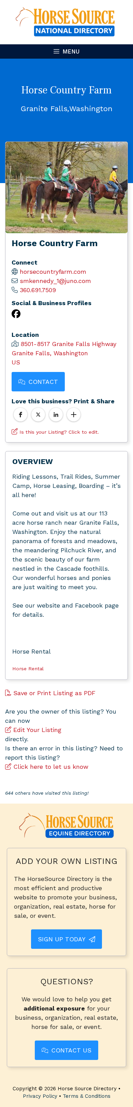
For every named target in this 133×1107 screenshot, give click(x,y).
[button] (20, 414)
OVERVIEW (32, 461)
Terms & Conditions (86, 1096)
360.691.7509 (38, 290)
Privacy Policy (40, 1096)
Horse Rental (28, 668)
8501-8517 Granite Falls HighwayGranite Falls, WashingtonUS (64, 353)
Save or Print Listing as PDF (53, 693)
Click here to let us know (49, 766)
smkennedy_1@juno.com (55, 280)
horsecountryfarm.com (53, 271)
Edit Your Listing (36, 729)
